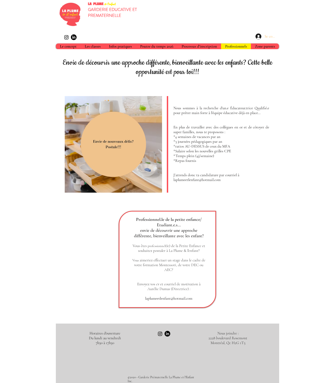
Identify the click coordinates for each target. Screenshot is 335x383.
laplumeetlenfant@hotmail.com (168, 298)
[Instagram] (66, 37)
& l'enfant (110, 4)
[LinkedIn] (74, 37)
